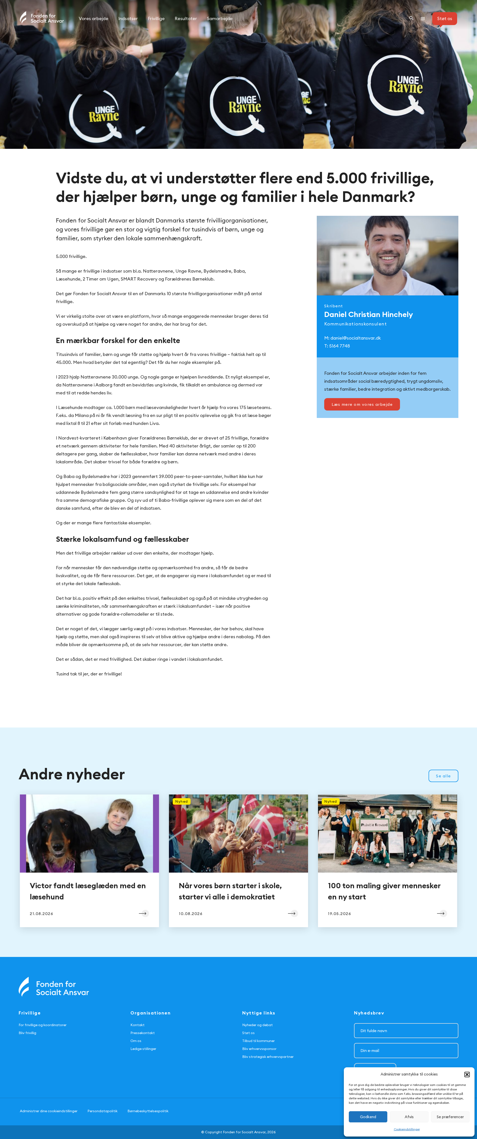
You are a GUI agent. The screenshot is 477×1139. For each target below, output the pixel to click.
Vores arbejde (93, 18)
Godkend (368, 1116)
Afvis (409, 1116)
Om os (135, 1041)
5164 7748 (339, 346)
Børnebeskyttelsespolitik (147, 1111)
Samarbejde (220, 18)
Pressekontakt (142, 1033)
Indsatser (128, 18)
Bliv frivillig (27, 1033)
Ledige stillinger (143, 1048)
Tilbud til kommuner (258, 1041)
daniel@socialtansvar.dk (355, 338)
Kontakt (137, 1025)
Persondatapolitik (102, 1111)
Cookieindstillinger (407, 1129)
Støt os (248, 1033)
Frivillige (156, 18)
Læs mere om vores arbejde (362, 404)
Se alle (443, 775)
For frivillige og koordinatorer (43, 1025)
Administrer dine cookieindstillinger (49, 1111)
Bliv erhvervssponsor (259, 1048)
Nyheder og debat (257, 1025)
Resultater (186, 18)
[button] (467, 1074)
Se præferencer (450, 1116)
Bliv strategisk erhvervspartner (268, 1056)
